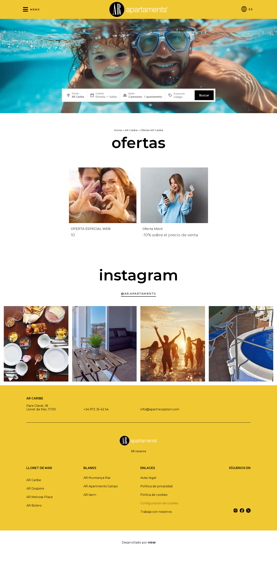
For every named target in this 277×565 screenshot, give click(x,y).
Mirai (151, 542)
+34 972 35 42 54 (96, 409)
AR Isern (89, 495)
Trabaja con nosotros (156, 512)
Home (118, 130)
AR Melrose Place (39, 497)
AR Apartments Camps (100, 486)
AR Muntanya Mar (97, 478)
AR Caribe (131, 130)
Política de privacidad (156, 486)
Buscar (204, 95)
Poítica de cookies (153, 495)
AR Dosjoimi (35, 488)
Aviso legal (148, 478)
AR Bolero (34, 505)
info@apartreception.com (159, 409)
